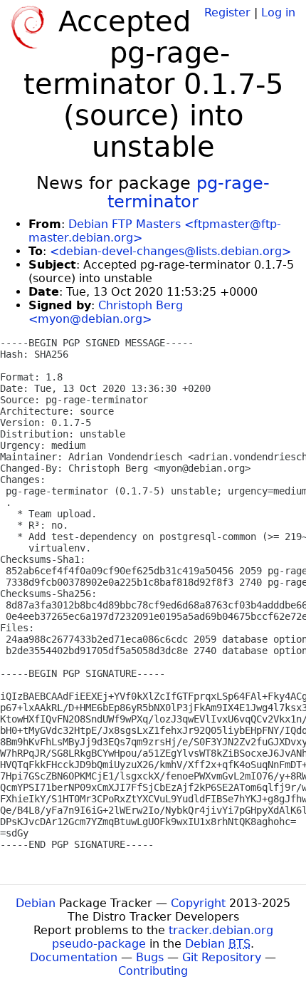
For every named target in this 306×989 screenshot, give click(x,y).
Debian (36, 903)
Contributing (153, 971)
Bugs (150, 957)
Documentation (73, 957)
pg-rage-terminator (188, 192)
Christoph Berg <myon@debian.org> (105, 312)
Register (227, 12)
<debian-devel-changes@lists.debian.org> (170, 251)
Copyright (198, 903)
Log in (278, 12)
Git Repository (221, 957)
